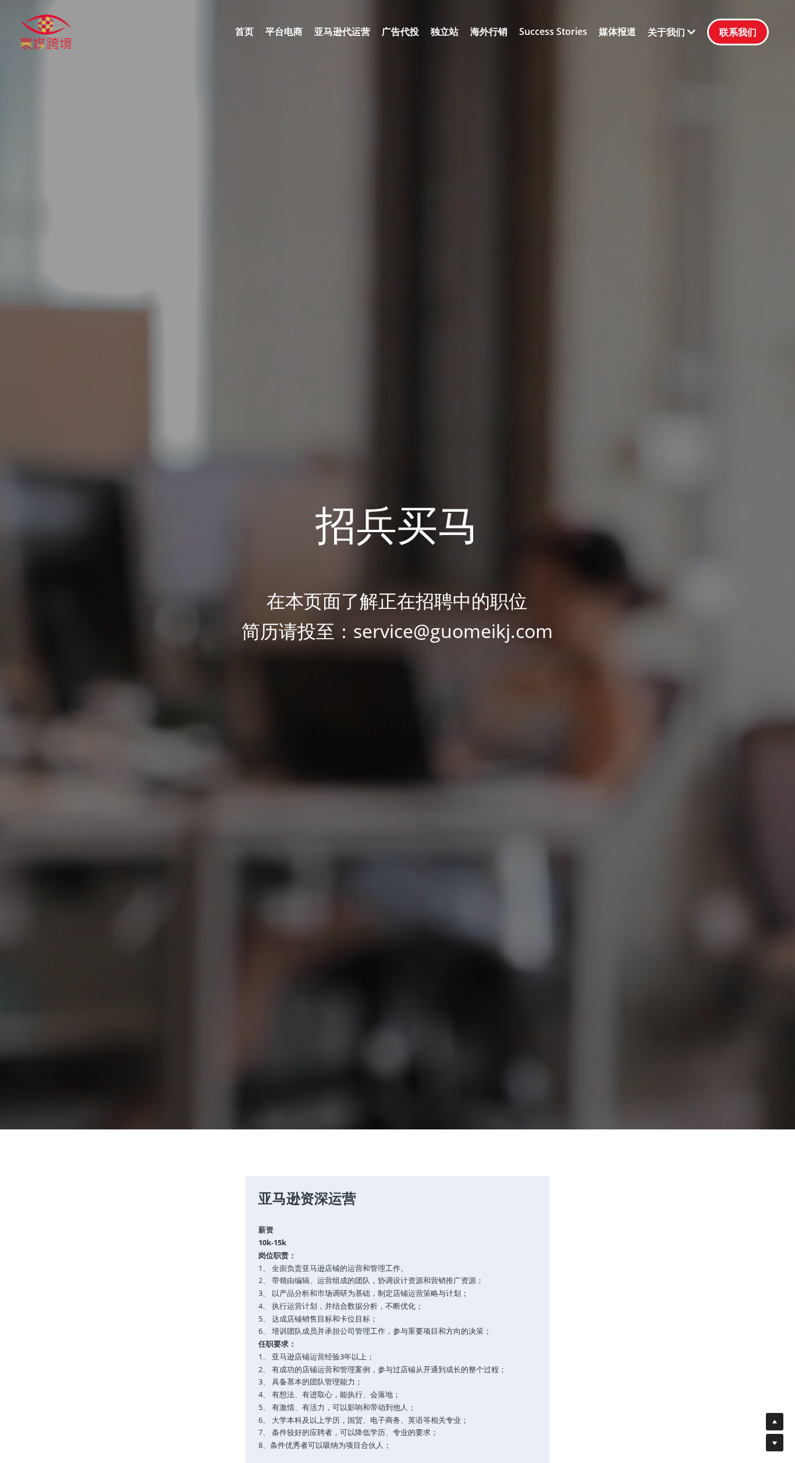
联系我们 (738, 32)
